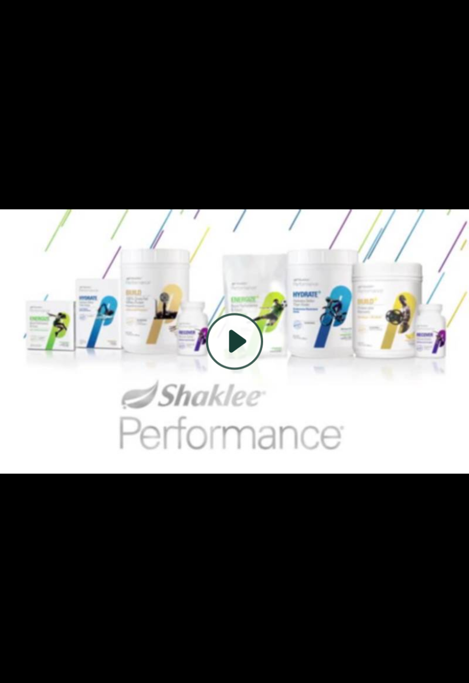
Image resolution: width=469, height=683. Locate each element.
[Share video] (450, 18)
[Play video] (234, 341)
